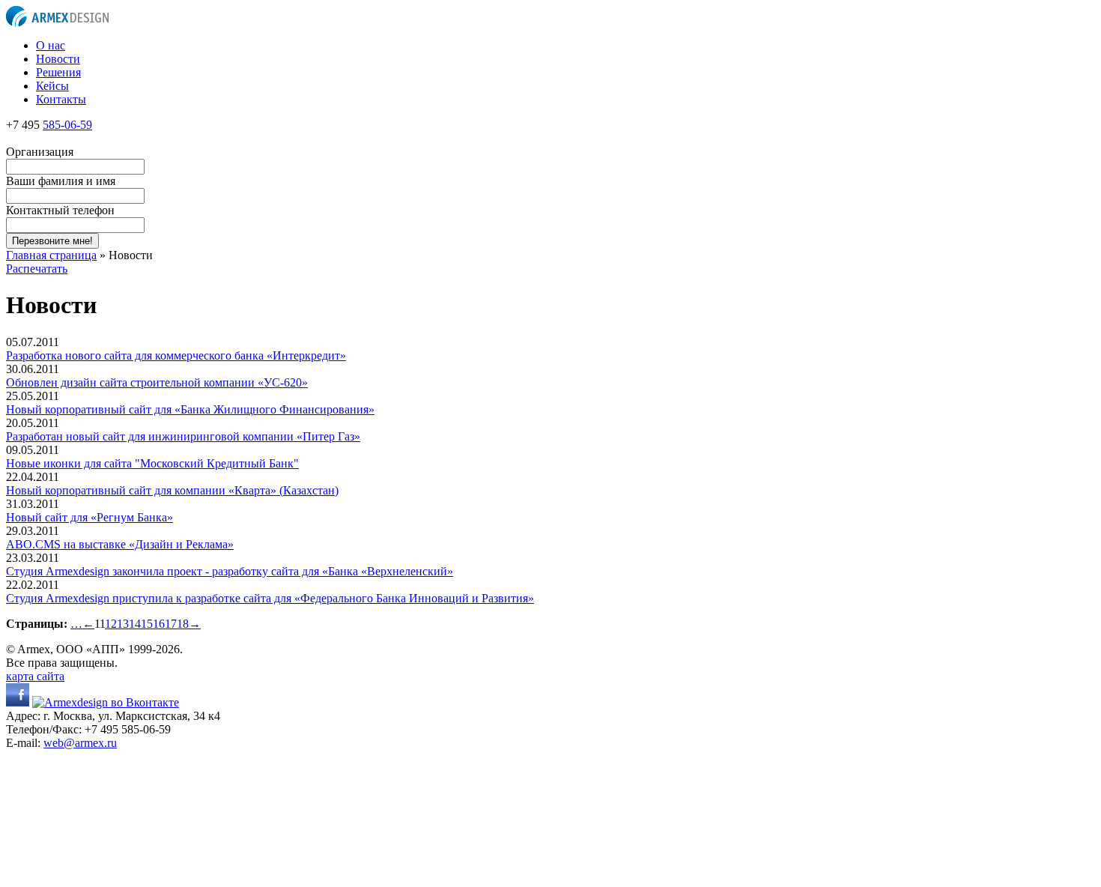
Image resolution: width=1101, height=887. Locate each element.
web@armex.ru (80, 742)
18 (183, 623)
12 (111, 623)
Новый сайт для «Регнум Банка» (89, 517)
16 (159, 623)
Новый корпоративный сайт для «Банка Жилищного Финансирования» (190, 409)
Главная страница (51, 255)
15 (147, 623)
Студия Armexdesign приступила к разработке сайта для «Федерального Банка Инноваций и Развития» (270, 598)
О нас (50, 45)
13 (123, 623)
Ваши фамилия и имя (60, 181)
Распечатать (36, 268)
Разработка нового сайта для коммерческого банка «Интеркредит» (176, 355)
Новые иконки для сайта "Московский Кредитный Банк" (152, 463)
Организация (39, 151)
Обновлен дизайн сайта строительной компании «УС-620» (157, 382)
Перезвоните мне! (52, 240)
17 (171, 623)
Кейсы (52, 85)
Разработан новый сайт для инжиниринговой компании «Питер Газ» (183, 436)
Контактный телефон (60, 210)
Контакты (61, 99)
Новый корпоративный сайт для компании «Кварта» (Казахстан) (172, 490)
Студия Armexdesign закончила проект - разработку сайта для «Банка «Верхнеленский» (229, 571)
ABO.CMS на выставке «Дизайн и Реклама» (120, 544)
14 (135, 623)
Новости (58, 58)
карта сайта (35, 676)
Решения (58, 72)
